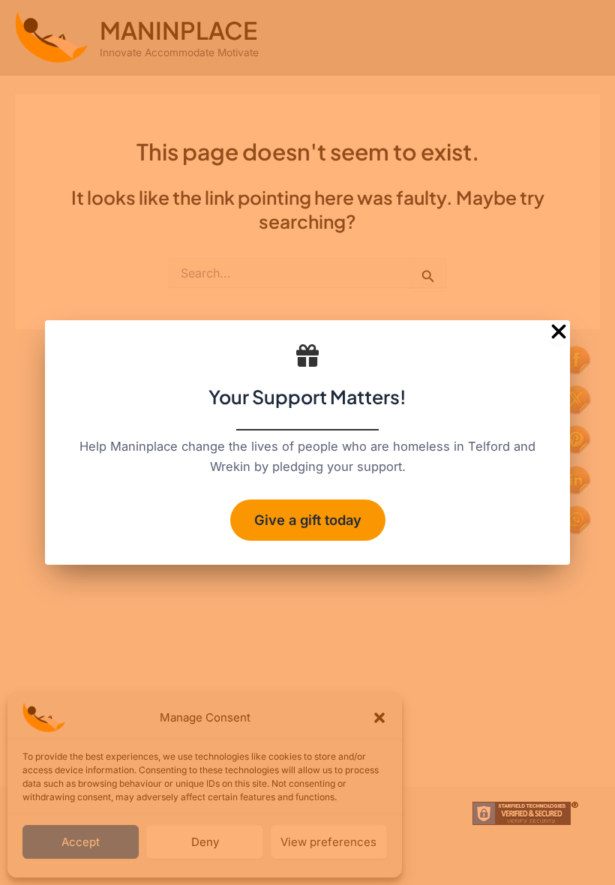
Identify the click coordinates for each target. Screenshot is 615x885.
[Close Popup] (559, 332)
